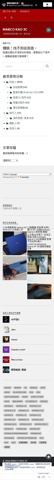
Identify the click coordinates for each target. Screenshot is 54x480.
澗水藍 (33, 442)
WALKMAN (17, 401)
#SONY (8, 388)
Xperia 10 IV (25, 424)
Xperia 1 (9, 406)
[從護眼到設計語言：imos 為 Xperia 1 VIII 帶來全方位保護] (39, 262)
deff (43, 388)
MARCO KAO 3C (15, 29)
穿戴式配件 (19, 102)
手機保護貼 (23, 442)
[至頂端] (48, 456)
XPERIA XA (21, 429)
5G (25, 388)
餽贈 (47, 5)
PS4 (31, 392)
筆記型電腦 (19, 107)
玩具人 (12, 128)
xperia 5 (9, 415)
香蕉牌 (7, 447)
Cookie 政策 (9, 469)
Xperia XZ (36, 433)
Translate (24, 177)
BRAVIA (33, 388)
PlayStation (19, 392)
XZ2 (6, 442)
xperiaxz (9, 438)
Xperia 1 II (21, 406)
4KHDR (18, 388)
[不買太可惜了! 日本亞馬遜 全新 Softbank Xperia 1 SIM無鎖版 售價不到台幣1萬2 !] (39, 238)
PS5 (38, 392)
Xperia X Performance (16, 433)
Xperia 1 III (35, 406)
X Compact (31, 401)
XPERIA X (9, 429)
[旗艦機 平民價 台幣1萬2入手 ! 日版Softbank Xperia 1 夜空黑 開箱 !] (39, 229)
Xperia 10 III (10, 424)
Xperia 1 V (24, 410)
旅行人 (12, 112)
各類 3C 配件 (19, 97)
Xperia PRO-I (41, 424)
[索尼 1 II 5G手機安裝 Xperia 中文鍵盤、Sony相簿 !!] (15, 268)
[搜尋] (47, 66)
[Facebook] (5, 17)
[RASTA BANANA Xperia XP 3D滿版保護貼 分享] (39, 246)
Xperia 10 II (37, 419)
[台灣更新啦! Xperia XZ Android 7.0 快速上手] (15, 228)
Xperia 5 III (35, 415)
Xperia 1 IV (10, 410)
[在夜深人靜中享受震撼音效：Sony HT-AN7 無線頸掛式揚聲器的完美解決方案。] (39, 287)
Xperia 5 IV (10, 419)
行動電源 (43, 442)
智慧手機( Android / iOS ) (26, 92)
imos (7, 392)
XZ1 (41, 438)
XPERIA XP (35, 429)
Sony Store (37, 397)
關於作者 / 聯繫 (9, 11)
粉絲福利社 (25, 11)
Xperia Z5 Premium (27, 438)
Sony (25, 397)
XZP (14, 442)
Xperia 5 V (24, 419)
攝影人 (12, 123)
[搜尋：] (27, 66)
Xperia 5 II (21, 415)
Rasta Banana (12, 397)
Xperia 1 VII (37, 410)
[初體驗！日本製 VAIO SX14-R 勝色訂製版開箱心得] (15, 243)
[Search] (11, 17)
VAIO (7, 401)
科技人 (12, 81)
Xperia (44, 401)
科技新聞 (17, 87)
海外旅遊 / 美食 (21, 118)
